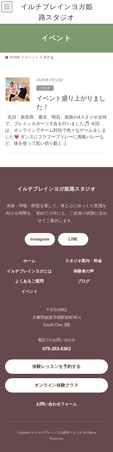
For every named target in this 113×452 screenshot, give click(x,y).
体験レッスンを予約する (56, 366)
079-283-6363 (56, 348)
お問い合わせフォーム (56, 404)
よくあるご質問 (29, 281)
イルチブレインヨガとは (29, 271)
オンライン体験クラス (56, 385)
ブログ (45, 88)
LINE (73, 239)
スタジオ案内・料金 (83, 261)
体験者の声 (83, 271)
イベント (29, 291)
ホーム (29, 261)
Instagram (40, 239)
